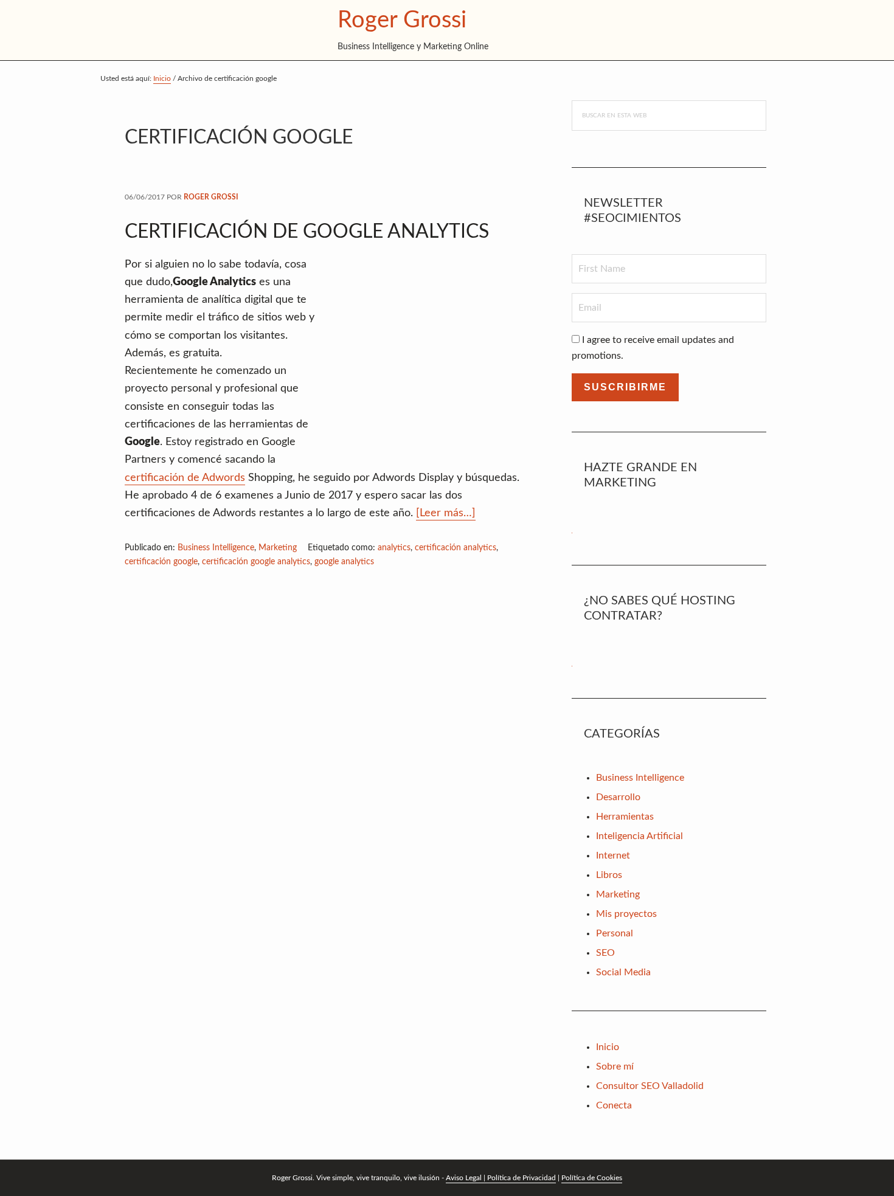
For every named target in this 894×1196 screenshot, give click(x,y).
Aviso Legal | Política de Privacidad (501, 1177)
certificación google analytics (256, 562)
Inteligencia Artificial (639, 836)
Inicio (607, 1047)
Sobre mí (615, 1066)
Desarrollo (618, 797)
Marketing (277, 548)
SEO (605, 953)
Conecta (614, 1105)
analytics (394, 548)
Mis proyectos (626, 914)
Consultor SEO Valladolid (650, 1086)
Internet (613, 855)
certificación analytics (455, 548)
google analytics (344, 562)
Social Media (623, 972)
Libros (609, 875)
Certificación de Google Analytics (307, 231)
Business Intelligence (216, 548)
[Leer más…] (446, 514)
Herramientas (625, 816)
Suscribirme (625, 387)
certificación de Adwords (185, 477)
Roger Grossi (402, 20)
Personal (614, 933)
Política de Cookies (591, 1177)
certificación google (161, 562)
